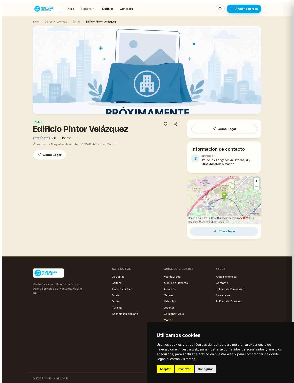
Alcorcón (170, 289)
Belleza (117, 283)
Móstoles (170, 301)
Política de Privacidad (230, 289)
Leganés (169, 307)
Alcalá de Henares (176, 283)
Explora (86, 9)
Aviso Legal (223, 295)
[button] (147, 70)
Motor (116, 301)
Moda (116, 295)
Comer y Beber (122, 289)
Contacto (126, 9)
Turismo (117, 307)
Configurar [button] (205, 369)
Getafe (168, 295)
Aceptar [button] (165, 369)
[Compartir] (175, 124)
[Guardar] (165, 124)
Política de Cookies (228, 301)
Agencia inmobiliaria (125, 314)
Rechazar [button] (184, 369)
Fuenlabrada (172, 276)
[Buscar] (220, 8)
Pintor (76, 21)
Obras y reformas (56, 21)
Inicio (70, 9)
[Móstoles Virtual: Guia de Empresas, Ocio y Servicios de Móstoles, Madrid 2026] (46, 9)
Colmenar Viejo (174, 314)
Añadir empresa (246, 9)
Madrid (168, 320)
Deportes (118, 276)
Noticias (107, 9)
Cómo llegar (52, 155)
